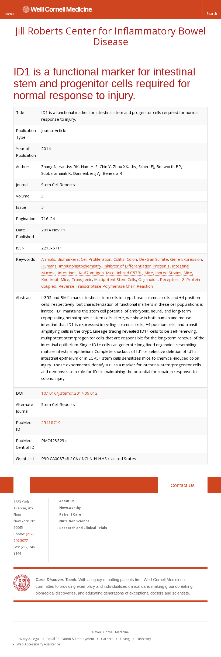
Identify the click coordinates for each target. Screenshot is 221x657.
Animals (48, 259)
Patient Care (70, 514)
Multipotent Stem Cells (115, 279)
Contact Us (183, 485)
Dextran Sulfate (153, 259)
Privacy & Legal (28, 639)
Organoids (148, 279)
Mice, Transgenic (76, 279)
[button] (211, 9)
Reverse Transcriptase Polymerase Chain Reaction (105, 286)
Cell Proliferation (96, 259)
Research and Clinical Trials (83, 528)
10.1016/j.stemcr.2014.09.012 (69, 393)
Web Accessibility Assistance (38, 644)
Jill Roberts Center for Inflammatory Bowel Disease (110, 36)
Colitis (119, 259)
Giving (125, 639)
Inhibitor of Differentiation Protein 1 (136, 266)
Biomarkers (68, 259)
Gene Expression (186, 259)
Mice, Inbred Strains (162, 272)
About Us (67, 501)
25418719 (51, 422)
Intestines (67, 272)
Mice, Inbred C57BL (124, 272)
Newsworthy (70, 507)
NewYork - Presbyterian (155, 612)
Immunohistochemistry (80, 266)
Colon (132, 259)
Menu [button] (9, 14)
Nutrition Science (74, 521)
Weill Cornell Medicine (71, 612)
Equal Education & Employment (70, 639)
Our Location (21, 485)
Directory (144, 639)
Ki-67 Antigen (91, 272)
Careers (107, 639)
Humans (49, 266)
